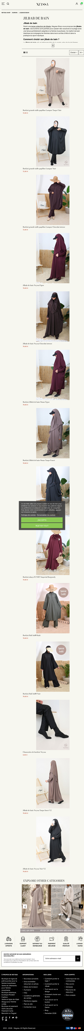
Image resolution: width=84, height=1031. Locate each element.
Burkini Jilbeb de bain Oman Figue (36, 402)
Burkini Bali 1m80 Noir (31, 693)
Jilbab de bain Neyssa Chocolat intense (37, 343)
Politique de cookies (28, 515)
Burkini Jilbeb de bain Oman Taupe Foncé (39, 460)
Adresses (69, 987)
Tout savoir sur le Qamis (51, 1006)
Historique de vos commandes (72, 980)
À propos (27, 990)
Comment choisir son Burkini (53, 995)
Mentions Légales (30, 1001)
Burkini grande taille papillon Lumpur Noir (39, 168)
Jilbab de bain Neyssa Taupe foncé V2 (37, 810)
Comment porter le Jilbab (52, 985)
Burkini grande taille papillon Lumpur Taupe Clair (42, 110)
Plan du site (28, 1004)
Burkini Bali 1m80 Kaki (32, 635)
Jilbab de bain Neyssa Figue (33, 285)
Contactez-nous (30, 1007)
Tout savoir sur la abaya (51, 990)
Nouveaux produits (31, 979)
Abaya (4, 1002)
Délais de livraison (31, 987)
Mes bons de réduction (70, 991)
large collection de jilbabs (41, 26)
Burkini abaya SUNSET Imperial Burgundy (39, 577)
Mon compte (70, 995)
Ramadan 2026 (50, 1013)
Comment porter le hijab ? (52, 980)
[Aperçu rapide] (52, 107)
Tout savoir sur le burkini (51, 1001)
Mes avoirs (70, 984)
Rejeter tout (42, 525)
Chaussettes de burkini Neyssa (34, 752)
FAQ (25, 993)
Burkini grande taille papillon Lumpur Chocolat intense (44, 227)
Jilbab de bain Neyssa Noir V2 (34, 868)
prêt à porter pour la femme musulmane (9, 982)
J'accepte (42, 520)
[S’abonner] (77, 958)
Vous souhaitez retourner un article (31, 983)
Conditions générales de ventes (32, 997)
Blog (46, 1010)
